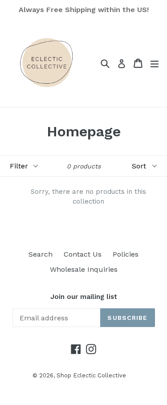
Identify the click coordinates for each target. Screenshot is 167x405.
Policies (125, 254)
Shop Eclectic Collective (91, 375)
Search (41, 254)
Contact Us (83, 254)
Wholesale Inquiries (84, 269)
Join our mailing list (83, 297)
